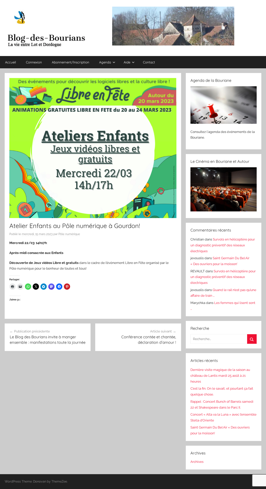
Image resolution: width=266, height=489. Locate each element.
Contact (149, 62)
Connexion (34, 62)
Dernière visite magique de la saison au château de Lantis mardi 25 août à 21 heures (220, 375)
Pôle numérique (69, 234)
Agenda (105, 62)
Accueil (10, 62)
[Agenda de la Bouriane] (223, 123)
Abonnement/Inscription (70, 62)
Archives (196, 462)
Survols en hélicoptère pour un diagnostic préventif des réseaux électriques (222, 245)
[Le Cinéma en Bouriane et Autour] (223, 210)
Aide (127, 62)
